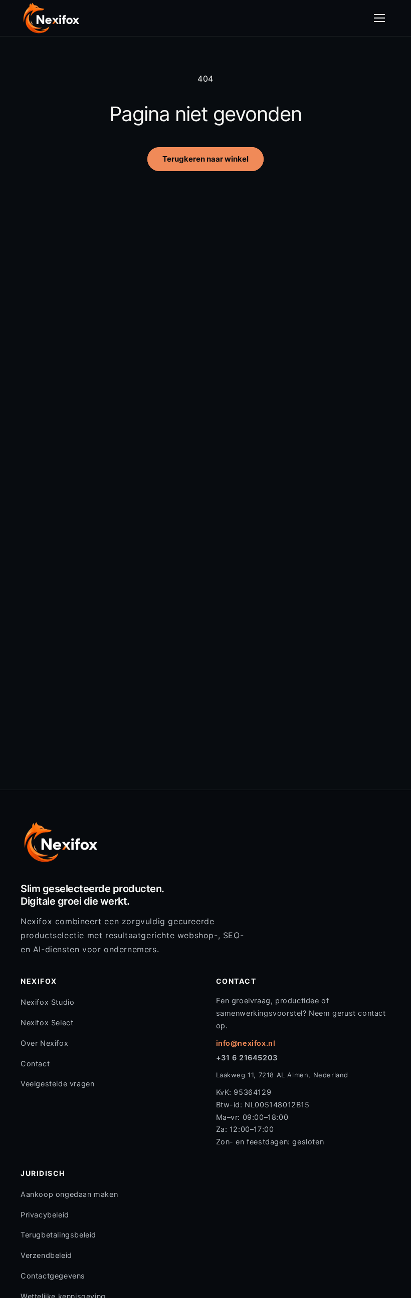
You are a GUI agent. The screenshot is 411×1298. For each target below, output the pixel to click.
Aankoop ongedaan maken (69, 1194)
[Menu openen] (379, 18)
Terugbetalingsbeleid (58, 1234)
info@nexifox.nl (246, 1043)
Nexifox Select (47, 1022)
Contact (35, 1063)
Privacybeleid (45, 1214)
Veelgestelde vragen (57, 1083)
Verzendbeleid (46, 1255)
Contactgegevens (53, 1275)
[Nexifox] (51, 18)
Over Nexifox (44, 1043)
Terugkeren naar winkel (205, 159)
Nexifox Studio (47, 1002)
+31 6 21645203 (247, 1057)
